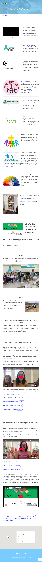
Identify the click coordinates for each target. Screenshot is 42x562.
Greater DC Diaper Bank (32, 46)
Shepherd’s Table (28, 100)
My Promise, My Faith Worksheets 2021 (10, 401)
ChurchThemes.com (28, 557)
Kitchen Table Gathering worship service (24, 430)
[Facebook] (17, 553)
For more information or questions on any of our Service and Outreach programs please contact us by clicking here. (21, 518)
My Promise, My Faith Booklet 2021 (9, 405)
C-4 (23, 61)
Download (28, 397)
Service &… (6, 15)
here (25, 331)
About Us (24, 2)
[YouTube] (19, 553)
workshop (6, 431)
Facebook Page (18, 348)
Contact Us (36, 2)
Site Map (21, 558)
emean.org (30, 89)
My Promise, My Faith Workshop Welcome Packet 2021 (13, 397)
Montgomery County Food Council (26, 201)
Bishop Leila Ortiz (31, 480)
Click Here (34, 49)
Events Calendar (30, 2)
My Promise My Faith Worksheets (9, 469)
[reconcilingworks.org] (25, 553)
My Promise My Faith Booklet (8, 465)
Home (21, 2)
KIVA (24, 116)
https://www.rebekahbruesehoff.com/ (10, 358)
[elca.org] (22, 553)
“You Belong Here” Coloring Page (9, 409)
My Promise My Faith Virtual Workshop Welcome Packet (13, 461)
